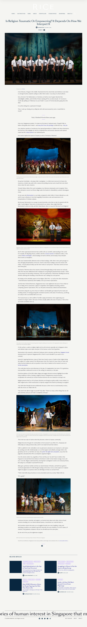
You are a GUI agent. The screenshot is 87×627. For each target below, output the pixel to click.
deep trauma (29, 132)
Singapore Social (65, 352)
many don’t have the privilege (45, 125)
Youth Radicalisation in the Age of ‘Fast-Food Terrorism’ (32, 567)
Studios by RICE (53, 13)
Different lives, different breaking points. (66, 570)
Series (29, 13)
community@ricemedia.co (63, 540)
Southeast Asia (21, 13)
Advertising (62, 13)
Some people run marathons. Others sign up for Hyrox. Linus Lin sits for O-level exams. (67, 588)
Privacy (80, 618)
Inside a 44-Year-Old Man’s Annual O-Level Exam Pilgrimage (66, 584)
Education (60, 579)
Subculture (25, 581)
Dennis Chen (41, 27)
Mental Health (37, 561)
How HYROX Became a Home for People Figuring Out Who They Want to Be (32, 586)
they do (65, 125)
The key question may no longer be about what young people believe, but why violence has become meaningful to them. (32, 571)
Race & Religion (30, 563)
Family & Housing (61, 561)
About (75, 618)
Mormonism (30, 195)
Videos (35, 13)
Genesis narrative (49, 253)
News (24, 563)
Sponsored (68, 563)
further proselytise (23, 365)
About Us (69, 13)
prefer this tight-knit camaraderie (50, 452)
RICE (62, 572)
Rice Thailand (68, 618)
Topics (13, 13)
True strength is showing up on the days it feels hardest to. (32, 590)
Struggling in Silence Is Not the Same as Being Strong (67, 567)
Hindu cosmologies (27, 255)
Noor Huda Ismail (29, 575)
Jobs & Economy (70, 561)
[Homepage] (43, 7)
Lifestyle (25, 579)
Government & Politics (28, 561)
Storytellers (42, 13)
